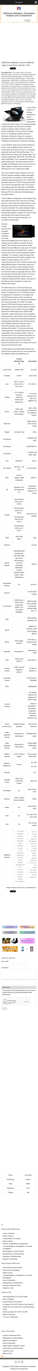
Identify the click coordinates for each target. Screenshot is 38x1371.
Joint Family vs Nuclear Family (13, 1348)
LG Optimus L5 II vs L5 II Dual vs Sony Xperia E (18, 1304)
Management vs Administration (13, 1283)
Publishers (10, 1188)
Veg (28, 1192)
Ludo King (28, 1175)
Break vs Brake (8, 1241)
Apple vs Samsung (9, 1314)
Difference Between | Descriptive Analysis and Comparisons (19, 14)
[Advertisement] (19, 42)
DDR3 (28, 1184)
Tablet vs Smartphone (10, 1340)
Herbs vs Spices (8, 1236)
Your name (4, 961)
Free (28, 1188)
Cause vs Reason (8, 1233)
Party (10, 1184)
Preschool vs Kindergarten (11, 1270)
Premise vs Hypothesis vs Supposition (15, 1243)
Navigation (19, 2)
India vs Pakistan (8, 1299)
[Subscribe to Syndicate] (2, 1356)
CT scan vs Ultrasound (10, 1317)
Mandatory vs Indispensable (12, 1256)
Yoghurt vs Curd (8, 1288)
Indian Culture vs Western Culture (14, 1346)
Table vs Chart (7, 1273)
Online (10, 1175)
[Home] (19, 10)
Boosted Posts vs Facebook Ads (13, 1254)
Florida (28, 1179)
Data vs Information (9, 1280)
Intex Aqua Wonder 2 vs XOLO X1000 (15, 1296)
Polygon (10, 1192)
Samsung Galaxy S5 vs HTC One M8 (15, 1312)
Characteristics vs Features (12, 1238)
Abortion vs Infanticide (10, 1259)
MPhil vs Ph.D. (7, 1353)
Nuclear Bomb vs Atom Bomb (12, 1267)
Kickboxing (10, 1179)
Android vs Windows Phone (12, 1285)
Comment (5, 967)
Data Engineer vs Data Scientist (13, 1251)
